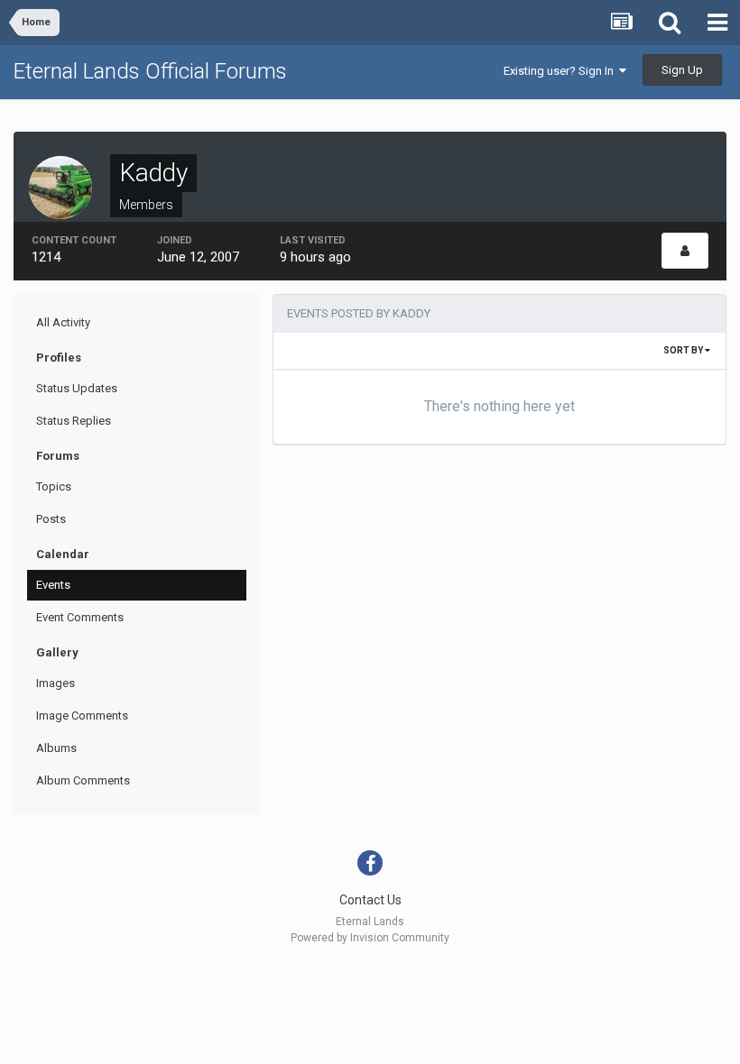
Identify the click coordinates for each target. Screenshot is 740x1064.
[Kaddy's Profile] (684, 251)
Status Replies (73, 420)
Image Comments (82, 715)
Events (53, 585)
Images (55, 683)
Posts (51, 519)
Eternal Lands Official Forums (150, 71)
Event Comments (80, 617)
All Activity (63, 322)
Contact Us (370, 900)
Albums (56, 748)
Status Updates (76, 388)
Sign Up (682, 70)
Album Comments (83, 780)
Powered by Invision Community (370, 937)
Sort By (684, 350)
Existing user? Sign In (561, 71)
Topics (53, 486)
